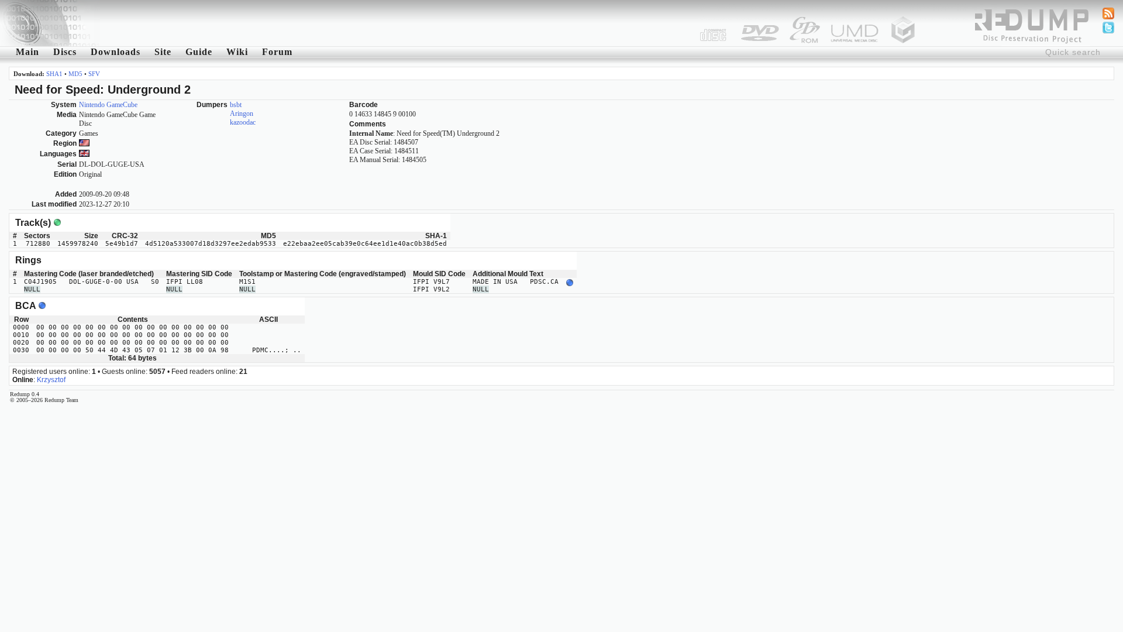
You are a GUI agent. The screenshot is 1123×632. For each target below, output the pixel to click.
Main (27, 52)
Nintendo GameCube (108, 105)
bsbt (236, 105)
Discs (65, 52)
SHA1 (54, 73)
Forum (277, 52)
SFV (94, 73)
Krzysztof (51, 380)
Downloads (115, 52)
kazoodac (243, 122)
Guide (198, 52)
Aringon (241, 113)
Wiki (237, 52)
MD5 (75, 73)
